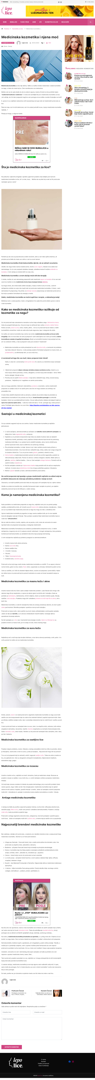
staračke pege (18, 558)
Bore (5, 22)
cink (15, 620)
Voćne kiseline (9, 455)
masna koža (35, 507)
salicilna (12, 460)
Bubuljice (13, 22)
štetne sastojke (23, 378)
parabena (34, 386)
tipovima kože (41, 347)
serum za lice (15, 327)
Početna (6, 29)
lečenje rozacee (31, 291)
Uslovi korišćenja (44, 1065)
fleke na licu (14, 809)
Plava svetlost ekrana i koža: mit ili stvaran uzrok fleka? (83, 124)
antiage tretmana (45, 460)
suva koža (13, 545)
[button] (59, 2)
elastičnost (18, 463)
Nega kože (65, 22)
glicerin (35, 452)
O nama (43, 1059)
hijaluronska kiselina (29, 465)
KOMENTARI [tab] (89, 68)
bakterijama (11, 596)
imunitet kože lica (48, 930)
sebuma (44, 282)
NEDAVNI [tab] (79, 68)
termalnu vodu (10, 731)
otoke (3, 607)
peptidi (12, 470)
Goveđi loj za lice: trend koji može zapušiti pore (83, 113)
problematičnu (9, 352)
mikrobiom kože (23, 930)
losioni (12, 715)
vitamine (30, 729)
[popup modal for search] (91, 21)
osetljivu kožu (40, 755)
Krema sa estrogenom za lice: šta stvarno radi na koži (83, 77)
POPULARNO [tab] (71, 68)
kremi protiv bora (29, 362)
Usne (34, 22)
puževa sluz (31, 818)
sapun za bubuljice (46, 279)
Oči (40, 22)
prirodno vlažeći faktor (51, 325)
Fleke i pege (25, 22)
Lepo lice (39, 1075)
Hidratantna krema (53, 322)
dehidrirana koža (25, 468)
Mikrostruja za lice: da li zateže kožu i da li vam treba (25, 2)
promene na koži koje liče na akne (45, 598)
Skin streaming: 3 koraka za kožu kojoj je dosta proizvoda (83, 89)
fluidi (24, 567)
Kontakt (43, 1061)
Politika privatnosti (43, 1063)
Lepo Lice (25, 43)
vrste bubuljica (10, 598)
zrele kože (4, 812)
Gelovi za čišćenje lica (48, 620)
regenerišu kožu (21, 434)
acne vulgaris (38, 266)
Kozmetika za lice (51, 22)
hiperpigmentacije (15, 556)
